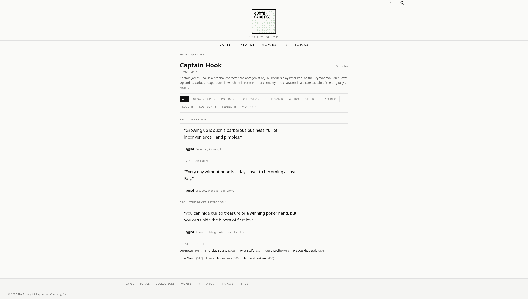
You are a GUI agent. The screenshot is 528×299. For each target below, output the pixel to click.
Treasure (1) (329, 99)
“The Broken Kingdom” (207, 202)
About (211, 283)
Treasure (201, 232)
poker (221, 232)
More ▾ (184, 88)
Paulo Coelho (277, 250)
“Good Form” (199, 161)
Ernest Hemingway (222, 258)
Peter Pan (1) (274, 99)
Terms (244, 283)
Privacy (227, 283)
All (184, 99)
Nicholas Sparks (220, 250)
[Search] (402, 3)
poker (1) (227, 99)
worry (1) (249, 106)
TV (285, 44)
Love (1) (187, 106)
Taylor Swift (249, 250)
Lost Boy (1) (207, 106)
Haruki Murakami (258, 258)
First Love (240, 232)
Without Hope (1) (301, 99)
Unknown (191, 250)
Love (229, 232)
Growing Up (216, 149)
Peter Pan (201, 149)
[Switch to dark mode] (390, 2)
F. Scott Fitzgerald (309, 250)
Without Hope (216, 190)
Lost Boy (201, 190)
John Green (191, 258)
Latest (226, 44)
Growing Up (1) (204, 99)
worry (230, 190)
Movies (269, 44)
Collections (165, 283)
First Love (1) (249, 99)
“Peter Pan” (198, 119)
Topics (302, 44)
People (247, 44)
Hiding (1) (229, 106)
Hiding (212, 232)
